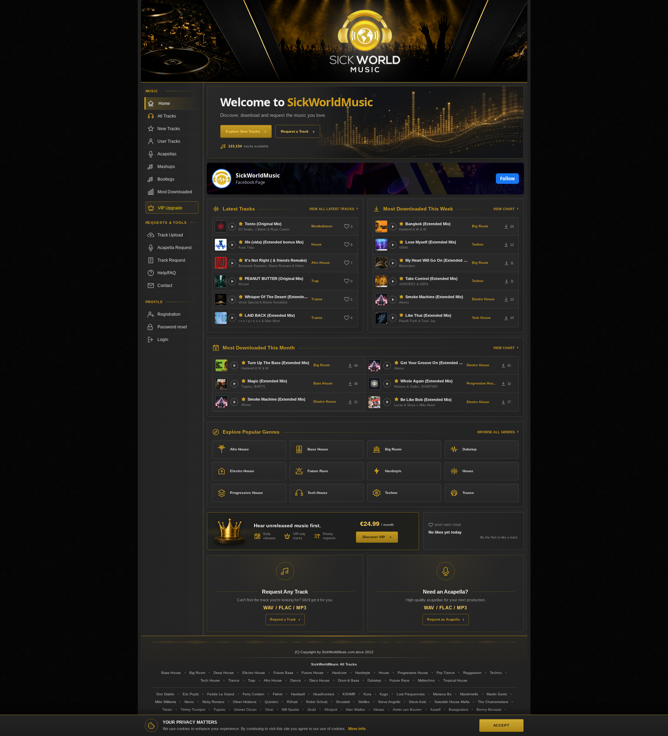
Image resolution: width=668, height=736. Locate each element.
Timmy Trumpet (193, 709)
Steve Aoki (417, 702)
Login (162, 339)
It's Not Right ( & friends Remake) (276, 260)
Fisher (278, 694)
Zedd (312, 709)
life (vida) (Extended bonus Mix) (274, 242)
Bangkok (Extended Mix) (428, 224)
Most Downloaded (174, 191)
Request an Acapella (443, 619)
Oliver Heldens (244, 702)
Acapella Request (174, 247)
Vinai (269, 709)
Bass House (322, 383)
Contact (164, 285)
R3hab (292, 702)
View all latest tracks (331, 209)
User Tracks (168, 141)
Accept (501, 725)
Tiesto (167, 709)
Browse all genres (496, 432)
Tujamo (219, 709)
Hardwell (298, 694)
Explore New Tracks (243, 131)
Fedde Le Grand (220, 694)
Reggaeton (472, 673)
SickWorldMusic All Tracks (334, 664)
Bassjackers (458, 709)
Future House (313, 673)
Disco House (319, 680)
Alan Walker (355, 709)
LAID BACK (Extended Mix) (270, 315)
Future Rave (318, 471)
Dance (295, 680)
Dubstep (470, 449)
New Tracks (168, 128)
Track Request (171, 260)
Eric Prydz (191, 694)
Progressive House (482, 383)
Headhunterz (323, 694)
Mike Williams (165, 702)
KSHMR (349, 694)
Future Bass (283, 673)
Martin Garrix (497, 694)
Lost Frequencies (411, 694)
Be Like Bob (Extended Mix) (426, 399)
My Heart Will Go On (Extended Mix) (437, 260)
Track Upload (170, 235)
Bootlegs (165, 179)
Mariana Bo (442, 694)
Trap (315, 281)
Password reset (172, 326)
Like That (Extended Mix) (428, 315)
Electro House (483, 299)
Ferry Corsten (253, 694)
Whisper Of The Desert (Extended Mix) (277, 297)
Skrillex (364, 702)
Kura (367, 694)
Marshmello (469, 694)
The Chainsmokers (493, 702)
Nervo (189, 702)
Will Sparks (290, 709)
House (316, 244)
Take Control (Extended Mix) (431, 278)
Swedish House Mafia (452, 702)
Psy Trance (446, 673)
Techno (478, 244)
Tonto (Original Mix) (263, 224)
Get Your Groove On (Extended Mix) (432, 363)
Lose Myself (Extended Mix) (430, 242)
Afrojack (330, 709)
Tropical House (455, 680)
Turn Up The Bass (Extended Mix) (278, 363)
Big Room (480, 226)
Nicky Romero (213, 702)
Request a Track (295, 131)
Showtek (343, 702)
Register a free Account (172, 314)
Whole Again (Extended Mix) (426, 381)
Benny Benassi (489, 709)
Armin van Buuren (407, 709)
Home (164, 103)
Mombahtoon (321, 226)
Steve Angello (389, 702)
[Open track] (232, 226)
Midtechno (426, 680)
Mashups (166, 166)
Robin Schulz (317, 702)
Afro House (320, 263)
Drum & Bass (348, 680)
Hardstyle (393, 471)
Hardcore (339, 673)
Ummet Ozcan (245, 709)
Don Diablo (165, 694)
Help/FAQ (166, 272)
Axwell (435, 709)
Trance (316, 299)
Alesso (378, 709)
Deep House (224, 673)
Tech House (481, 318)
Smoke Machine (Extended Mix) (434, 297)
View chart (504, 209)
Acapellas (166, 154)
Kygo (384, 694)
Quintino (271, 702)
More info (357, 729)
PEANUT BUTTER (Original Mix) (274, 278)
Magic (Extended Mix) (267, 381)
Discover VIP (374, 537)
